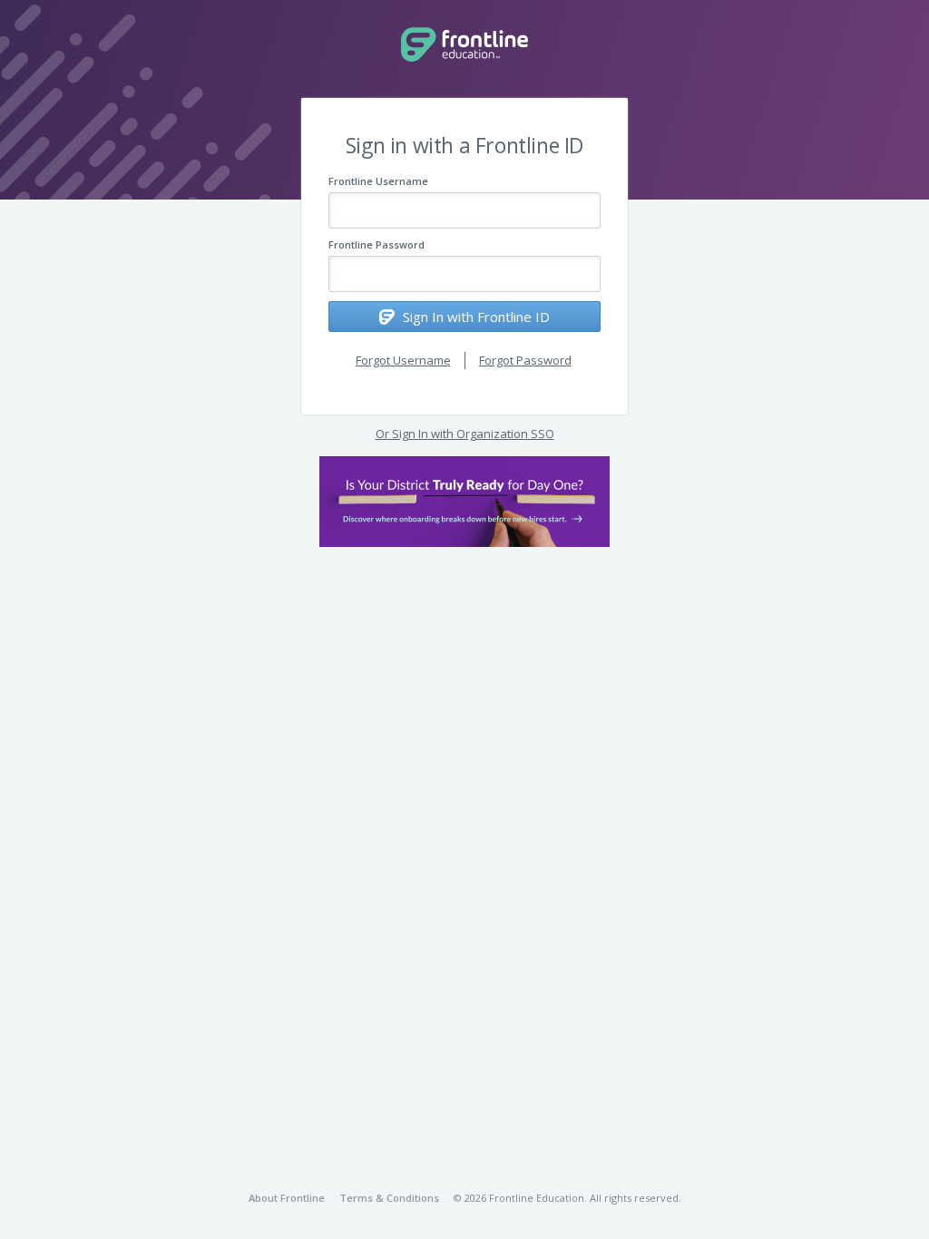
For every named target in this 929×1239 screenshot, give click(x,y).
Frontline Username (378, 181)
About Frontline (287, 1198)
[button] (464, 501)
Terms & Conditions (389, 1198)
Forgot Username (403, 360)
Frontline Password (376, 244)
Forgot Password (525, 360)
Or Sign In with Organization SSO (465, 433)
